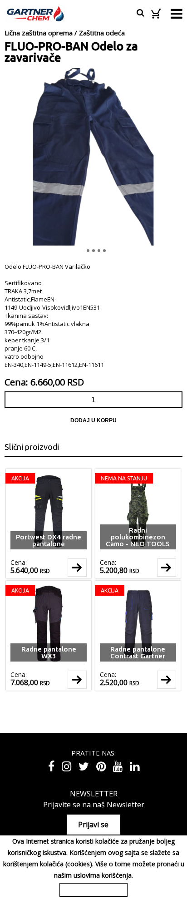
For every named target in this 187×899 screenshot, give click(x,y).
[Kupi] (77, 567)
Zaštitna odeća (102, 32)
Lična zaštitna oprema (39, 32)
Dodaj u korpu (93, 420)
